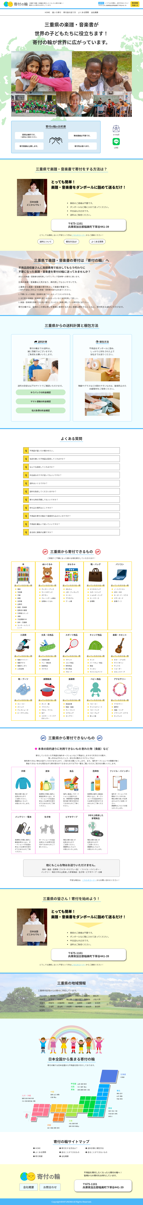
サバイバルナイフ (96, 672)
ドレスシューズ (22, 710)
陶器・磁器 (70, 707)
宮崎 (26, 1101)
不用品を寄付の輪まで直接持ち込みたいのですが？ (50, 516)
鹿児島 (30, 1101)
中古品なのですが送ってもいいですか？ (46, 475)
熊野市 (87, 999)
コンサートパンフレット (23, 626)
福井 (82, 1087)
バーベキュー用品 (96, 663)
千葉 (116, 1111)
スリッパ (20, 707)
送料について (46, 241)
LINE (116, 147)
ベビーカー (94, 704)
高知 (58, 1128)
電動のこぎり (22, 666)
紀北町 (88, 1006)
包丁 (43, 713)
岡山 (55, 1097)
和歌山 (77, 1126)
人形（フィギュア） (73, 592)
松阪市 (87, 995)
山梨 (79, 1084)
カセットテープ (119, 672)
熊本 (32, 1098)
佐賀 (26, 1098)
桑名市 (96, 995)
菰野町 (79, 1003)
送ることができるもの (70, 1152)
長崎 (29, 1098)
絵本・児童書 (22, 622)
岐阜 (85, 1090)
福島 (121, 1096)
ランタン (93, 669)
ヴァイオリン (118, 663)
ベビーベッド (94, 710)
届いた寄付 (56, 12)
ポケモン (45, 595)
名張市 (51, 999)
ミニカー (69, 595)
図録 (19, 598)
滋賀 (70, 1126)
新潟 (85, 1084)
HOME (47, 12)
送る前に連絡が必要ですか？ (41, 532)
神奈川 (110, 1116)
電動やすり (21, 663)
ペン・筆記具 (46, 663)
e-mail (116, 134)
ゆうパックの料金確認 (41, 392)
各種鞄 (92, 601)
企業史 (19, 604)
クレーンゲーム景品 (49, 598)
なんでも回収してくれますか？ (42, 467)
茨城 (109, 1114)
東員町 (71, 1003)
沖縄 (34, 1101)
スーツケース (94, 598)
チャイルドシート (96, 707)
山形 (118, 1096)
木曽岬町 (61, 1003)
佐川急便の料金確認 (41, 410)
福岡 (23, 1098)
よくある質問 (83, 12)
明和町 (42, 1006)
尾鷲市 (60, 999)
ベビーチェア (94, 713)
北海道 (122, 1077)
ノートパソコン (119, 589)
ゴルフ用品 (70, 663)
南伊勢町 (78, 1006)
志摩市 (42, 1003)
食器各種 (69, 704)
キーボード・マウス (121, 595)
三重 (88, 1090)
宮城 (121, 1099)
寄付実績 (38, 1156)
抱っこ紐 (93, 716)
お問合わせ (50, 1187)
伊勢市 (78, 995)
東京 (109, 1111)
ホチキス (45, 669)
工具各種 (20, 669)
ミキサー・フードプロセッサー (49, 717)
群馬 (116, 1114)
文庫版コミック (22, 613)
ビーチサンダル (22, 713)
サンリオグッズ (47, 592)
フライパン (45, 707)
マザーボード (118, 598)
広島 (51, 1097)
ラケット (69, 660)
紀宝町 (42, 1010)
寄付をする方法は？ (69, 1148)
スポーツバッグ (95, 592)
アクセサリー (118, 704)
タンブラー (70, 716)
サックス (117, 666)
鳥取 (58, 1094)
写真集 (19, 592)
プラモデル (70, 598)
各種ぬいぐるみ (47, 601)
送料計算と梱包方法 (96, 1148)
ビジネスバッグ (95, 589)
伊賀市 (51, 1003)
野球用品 (69, 666)
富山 (85, 1087)
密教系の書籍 (22, 610)
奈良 (73, 1126)
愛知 (79, 1090)
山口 (55, 1094)
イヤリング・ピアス (121, 713)
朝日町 (53, 995)
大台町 (62, 995)
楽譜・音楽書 (22, 607)
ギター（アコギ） (120, 660)
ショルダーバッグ (96, 595)
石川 (79, 1087)
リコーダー (118, 669)
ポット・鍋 (45, 704)
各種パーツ (118, 601)
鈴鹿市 (42, 999)
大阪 (70, 1123)
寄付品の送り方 (69, 12)
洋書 (19, 595)
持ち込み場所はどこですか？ (41, 507)
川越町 (88, 1003)
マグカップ (70, 713)
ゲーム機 (69, 601)
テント (92, 660)
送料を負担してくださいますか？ (43, 491)
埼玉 (112, 1111)
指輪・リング (118, 710)
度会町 (60, 1006)
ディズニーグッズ (48, 589)
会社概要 (94, 12)
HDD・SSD (118, 592)
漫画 (19, 616)
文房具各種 (45, 660)
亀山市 (69, 999)
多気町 (97, 1003)
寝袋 (91, 666)
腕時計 (116, 707)
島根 (51, 1094)
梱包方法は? (71, 241)
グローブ (69, 672)
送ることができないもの (97, 1152)
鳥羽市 (78, 999)
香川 (48, 1128)
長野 (82, 1084)
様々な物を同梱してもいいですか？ (44, 499)
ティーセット (70, 710)
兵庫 (73, 1123)
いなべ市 (96, 999)
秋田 (118, 1099)
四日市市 (43, 995)
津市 (70, 995)
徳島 (51, 1128)
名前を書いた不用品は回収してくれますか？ (47, 458)
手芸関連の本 (22, 619)
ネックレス (118, 716)
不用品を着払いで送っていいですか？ (45, 524)
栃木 (112, 1114)
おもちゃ (69, 589)
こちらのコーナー (79, 235)
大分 (23, 1101)
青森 (118, 1093)
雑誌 (19, 589)
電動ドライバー (22, 660)
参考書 (19, 601)
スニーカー (21, 704)
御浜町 (97, 1006)
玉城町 (51, 1006)
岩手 (121, 1093)
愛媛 (55, 1128)
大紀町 (69, 1006)
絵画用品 (45, 666)
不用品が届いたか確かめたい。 (42, 450)
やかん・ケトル (47, 710)
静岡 (82, 1090)
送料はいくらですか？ (38, 483)
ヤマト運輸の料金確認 (41, 401)
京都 (76, 1123)
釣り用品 (69, 669)
